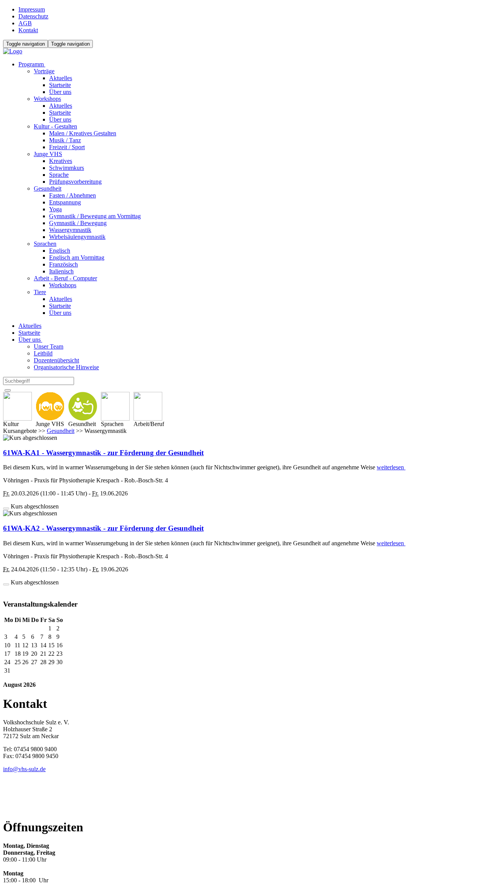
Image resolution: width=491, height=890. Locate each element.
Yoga (55, 209)
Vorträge (44, 71)
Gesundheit (47, 188)
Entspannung (65, 202)
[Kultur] (17, 406)
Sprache (59, 174)
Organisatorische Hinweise (66, 367)
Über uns (60, 92)
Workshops (47, 98)
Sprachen (45, 243)
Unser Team (48, 346)
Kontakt (28, 30)
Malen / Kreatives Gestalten (82, 133)
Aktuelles (60, 78)
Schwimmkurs (66, 168)
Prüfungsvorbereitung (75, 181)
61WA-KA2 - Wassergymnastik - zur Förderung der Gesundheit (103, 528)
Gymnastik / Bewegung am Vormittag (95, 216)
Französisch (63, 264)
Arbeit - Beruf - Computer (65, 278)
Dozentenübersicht (56, 360)
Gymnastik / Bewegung (78, 223)
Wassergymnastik (70, 230)
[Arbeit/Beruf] (148, 406)
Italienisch (61, 271)
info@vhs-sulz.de (24, 769)
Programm (31, 64)
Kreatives (60, 161)
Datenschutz (33, 16)
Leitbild (43, 353)
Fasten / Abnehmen (72, 195)
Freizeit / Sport (67, 147)
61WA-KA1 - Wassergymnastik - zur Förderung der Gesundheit (103, 453)
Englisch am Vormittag (76, 257)
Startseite (60, 85)
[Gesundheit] (82, 406)
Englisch (59, 250)
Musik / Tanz (65, 140)
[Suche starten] (8, 390)
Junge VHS (48, 154)
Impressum (31, 9)
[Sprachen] (115, 406)
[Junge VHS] (50, 406)
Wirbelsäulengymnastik (77, 237)
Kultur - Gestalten (55, 126)
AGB (25, 23)
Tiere (40, 292)
